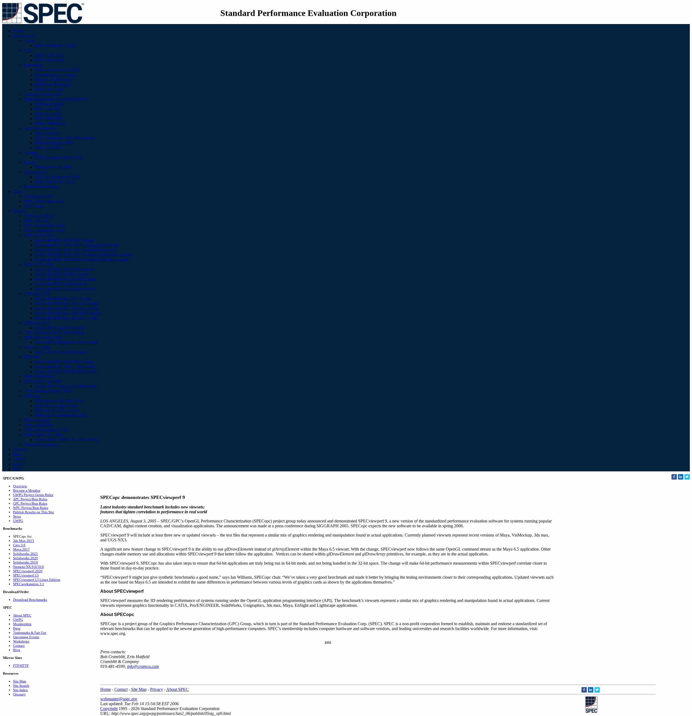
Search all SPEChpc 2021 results (63, 298)
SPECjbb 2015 (47, 133)
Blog (17, 454)
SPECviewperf (36, 420)
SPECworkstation (39, 425)
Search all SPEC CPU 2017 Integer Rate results (75, 250)
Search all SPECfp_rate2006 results (65, 289)
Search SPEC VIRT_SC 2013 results (66, 439)
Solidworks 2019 (25, 562)
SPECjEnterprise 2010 (54, 143)
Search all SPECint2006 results (61, 274)
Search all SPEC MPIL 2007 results (65, 366)
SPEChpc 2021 (48, 113)
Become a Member (26, 490)
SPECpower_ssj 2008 (53, 167)
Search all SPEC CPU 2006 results (64, 269)
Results (19, 211)
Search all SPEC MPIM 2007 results (66, 371)
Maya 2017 (21, 549)
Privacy (156, 689)
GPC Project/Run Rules (30, 503)
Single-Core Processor (54, 79)
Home (18, 31)
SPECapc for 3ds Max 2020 (59, 400)
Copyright (109, 708)
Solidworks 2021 (25, 554)
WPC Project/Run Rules (30, 508)
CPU (28, 50)
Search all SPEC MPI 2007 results (64, 361)
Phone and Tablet (49, 89)
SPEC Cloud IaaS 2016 (44, 230)
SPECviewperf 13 (26, 575)
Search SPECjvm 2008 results (60, 352)
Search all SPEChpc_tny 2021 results (66, 303)
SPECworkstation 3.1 (28, 584)
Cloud (29, 40)
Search (19, 464)
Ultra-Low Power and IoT (57, 70)
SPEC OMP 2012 (50, 123)
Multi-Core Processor (53, 84)
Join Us (19, 459)
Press (16, 628)
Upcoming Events (26, 637)
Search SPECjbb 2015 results (60, 327)
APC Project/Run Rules (30, 499)
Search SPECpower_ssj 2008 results (66, 386)
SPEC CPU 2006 (50, 60)
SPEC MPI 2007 (49, 118)
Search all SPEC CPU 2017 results (64, 240)
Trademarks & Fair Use (29, 633)
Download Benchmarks (30, 600)
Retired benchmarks (41, 444)
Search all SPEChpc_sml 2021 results (67, 308)
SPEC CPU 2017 (50, 55)
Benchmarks (23, 36)
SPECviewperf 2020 (27, 571)
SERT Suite (34, 206)
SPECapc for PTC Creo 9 (57, 410)
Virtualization (35, 172)
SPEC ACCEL (48, 108)
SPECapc (32, 396)
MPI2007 (32, 357)
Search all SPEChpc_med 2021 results (67, 313)
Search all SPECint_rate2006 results (65, 279)
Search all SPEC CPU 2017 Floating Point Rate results (81, 259)
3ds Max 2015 (23, 541)
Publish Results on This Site (33, 512)
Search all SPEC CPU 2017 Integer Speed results (77, 245)
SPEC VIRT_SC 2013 (54, 181)
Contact (19, 449)
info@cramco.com (143, 666)
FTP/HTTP (21, 666)
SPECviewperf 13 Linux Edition (36, 580)
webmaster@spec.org (118, 699)
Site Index (20, 690)
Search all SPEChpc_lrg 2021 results (66, 318)
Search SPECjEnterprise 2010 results (66, 342)
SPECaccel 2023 (49, 104)
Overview (20, 486)
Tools (17, 191)
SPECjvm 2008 (48, 147)
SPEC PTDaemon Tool (44, 201)
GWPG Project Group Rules (33, 495)
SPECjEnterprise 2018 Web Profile (65, 138)
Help (17, 469)
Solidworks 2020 (25, 558)
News (17, 516)
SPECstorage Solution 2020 (58, 157)
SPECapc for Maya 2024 (56, 405)
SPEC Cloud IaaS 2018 (55, 45)
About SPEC (22, 615)
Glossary (19, 694)
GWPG (18, 521)
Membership (22, 624)
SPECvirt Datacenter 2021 (57, 177)
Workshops (21, 641)
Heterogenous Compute (55, 74)
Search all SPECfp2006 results (61, 284)
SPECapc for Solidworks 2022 (61, 415)
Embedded (33, 65)
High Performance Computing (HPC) (56, 99)
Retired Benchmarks (41, 186)
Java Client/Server (39, 128)
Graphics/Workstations (43, 94)
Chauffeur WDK (38, 196)
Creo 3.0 (19, 545)
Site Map (19, 681)
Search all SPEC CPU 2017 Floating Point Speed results (83, 254)
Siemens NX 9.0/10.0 (28, 567)
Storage (30, 152)
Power (29, 162)
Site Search (21, 686)
